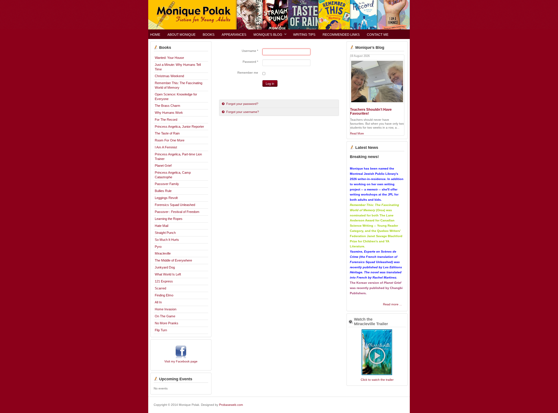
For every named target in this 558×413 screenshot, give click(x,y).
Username (250, 51)
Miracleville (163, 253)
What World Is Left (168, 274)
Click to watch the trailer (377, 379)
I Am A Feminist (166, 147)
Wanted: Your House (169, 57)
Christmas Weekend (169, 76)
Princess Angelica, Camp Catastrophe (173, 175)
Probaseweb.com (231, 404)
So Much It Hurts (167, 239)
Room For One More (169, 140)
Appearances (234, 34)
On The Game (165, 316)
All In (158, 302)
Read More (357, 133)
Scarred (160, 288)
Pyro (158, 246)
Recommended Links (341, 34)
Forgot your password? (241, 103)
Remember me (247, 72)
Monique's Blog (267, 34)
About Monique (181, 34)
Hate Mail (161, 226)
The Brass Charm (167, 105)
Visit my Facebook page (180, 361)
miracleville (377, 352)
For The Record (166, 119)
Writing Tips (304, 34)
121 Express (164, 281)
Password (250, 61)
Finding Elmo (164, 295)
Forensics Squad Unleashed (175, 205)
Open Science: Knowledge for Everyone (176, 96)
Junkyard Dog (165, 267)
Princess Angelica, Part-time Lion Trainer (178, 156)
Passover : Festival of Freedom (177, 212)
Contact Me (377, 34)
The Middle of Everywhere (173, 260)
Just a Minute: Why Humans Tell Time (178, 67)
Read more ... (392, 304)
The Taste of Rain (167, 133)
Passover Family (167, 184)
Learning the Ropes (168, 219)
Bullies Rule (163, 191)
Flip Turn (161, 330)
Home (155, 34)
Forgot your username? (242, 112)
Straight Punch (165, 233)
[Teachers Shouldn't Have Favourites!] (377, 81)
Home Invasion (165, 309)
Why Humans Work (169, 112)
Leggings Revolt (166, 198)
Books (208, 34)
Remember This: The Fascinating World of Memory (178, 85)
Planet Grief (163, 165)
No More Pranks (166, 323)
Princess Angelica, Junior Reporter (179, 126)
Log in (270, 83)
